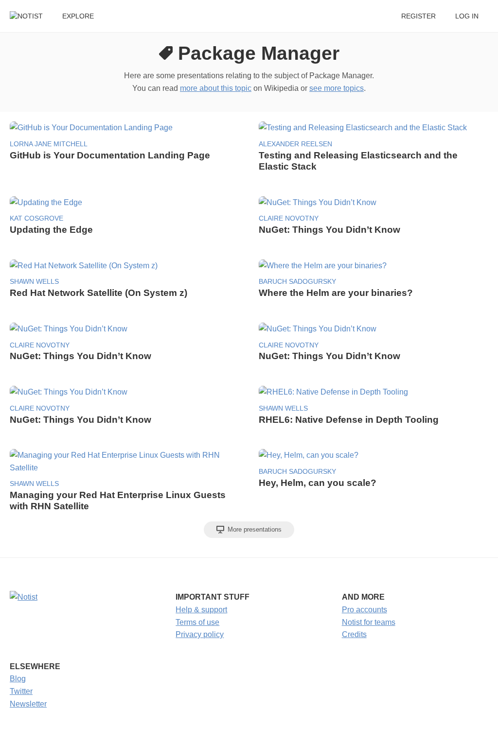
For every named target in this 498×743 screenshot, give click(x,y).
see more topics (336, 88)
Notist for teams (368, 622)
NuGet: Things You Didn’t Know (329, 230)
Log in (467, 16)
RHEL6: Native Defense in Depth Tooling (349, 420)
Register (418, 16)
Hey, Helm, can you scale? (317, 483)
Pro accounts (364, 609)
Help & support (201, 609)
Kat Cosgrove (36, 218)
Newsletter (28, 704)
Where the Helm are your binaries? (336, 293)
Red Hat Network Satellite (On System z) (98, 293)
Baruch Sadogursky (297, 281)
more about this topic (215, 88)
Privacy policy (200, 634)
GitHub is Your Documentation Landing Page (110, 155)
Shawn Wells (34, 281)
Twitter (21, 691)
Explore (78, 16)
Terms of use (197, 622)
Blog (18, 678)
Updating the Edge (51, 230)
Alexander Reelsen (295, 144)
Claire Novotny (289, 218)
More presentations (254, 529)
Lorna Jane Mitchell (49, 144)
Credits (354, 634)
